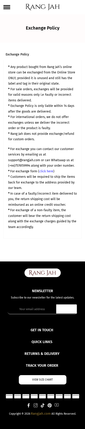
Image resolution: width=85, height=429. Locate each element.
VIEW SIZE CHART (42, 379)
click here (46, 171)
